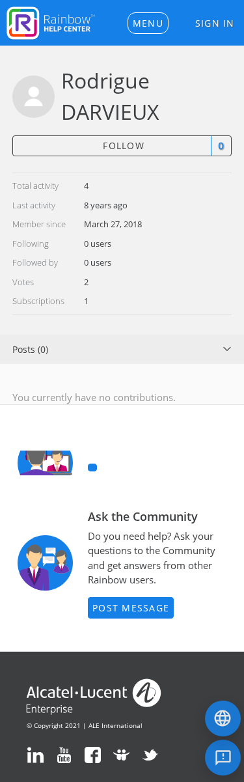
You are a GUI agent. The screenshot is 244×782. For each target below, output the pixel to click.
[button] (148, 23)
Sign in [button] (215, 23)
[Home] (50, 21)
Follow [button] (123, 145)
